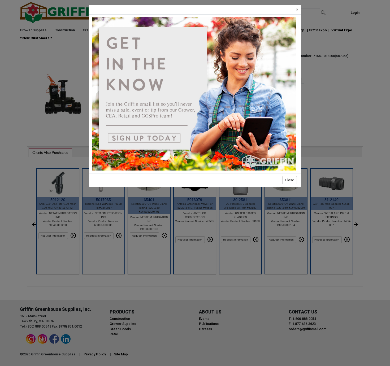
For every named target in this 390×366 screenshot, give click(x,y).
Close (289, 180)
